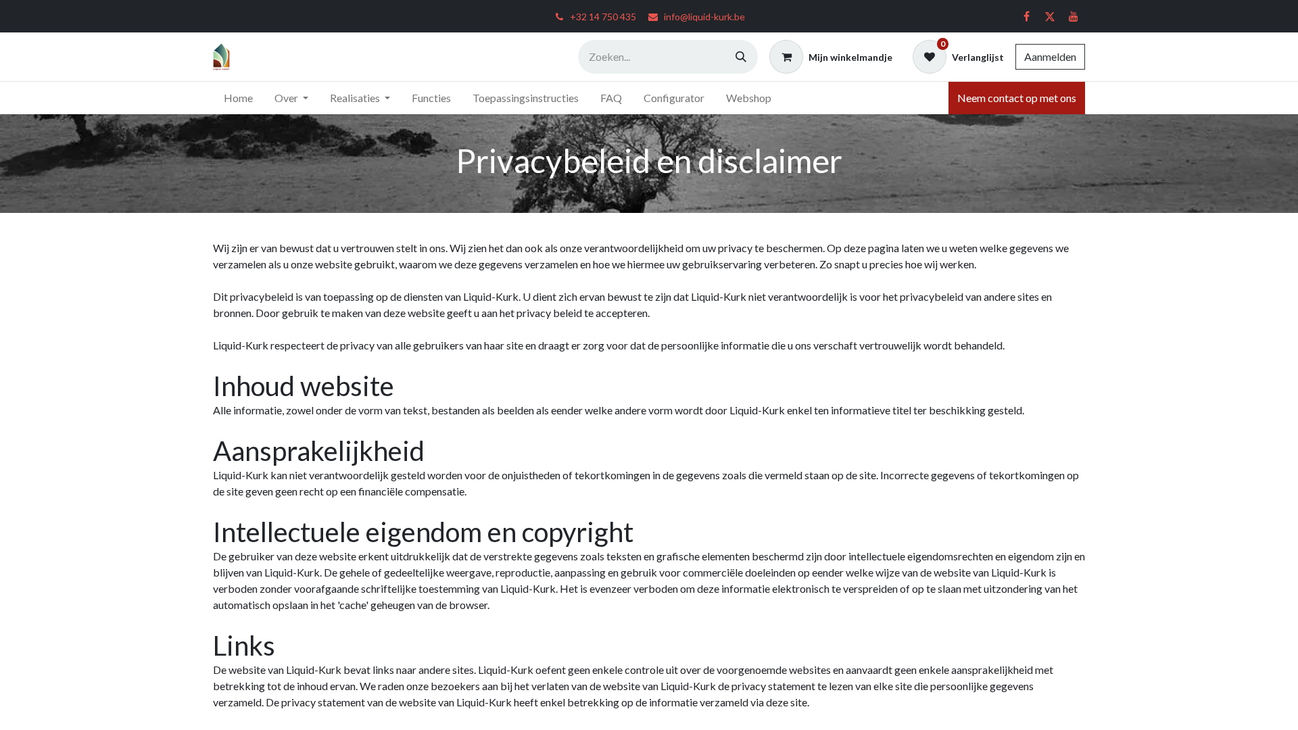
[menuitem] (238, 98)
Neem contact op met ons (1016, 97)
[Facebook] (1026, 16)
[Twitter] (1050, 16)
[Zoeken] (741, 57)
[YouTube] (1073, 16)
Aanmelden (1050, 56)
